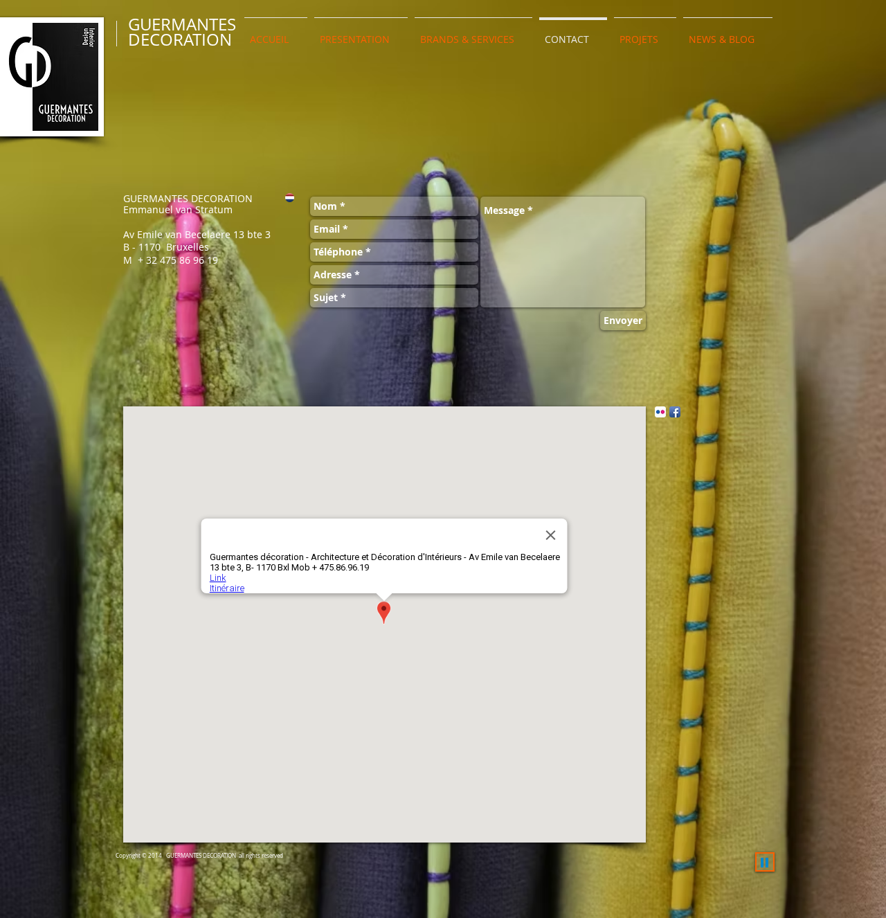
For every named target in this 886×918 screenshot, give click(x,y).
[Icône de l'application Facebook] (674, 411)
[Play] (765, 862)
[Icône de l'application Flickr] (660, 411)
